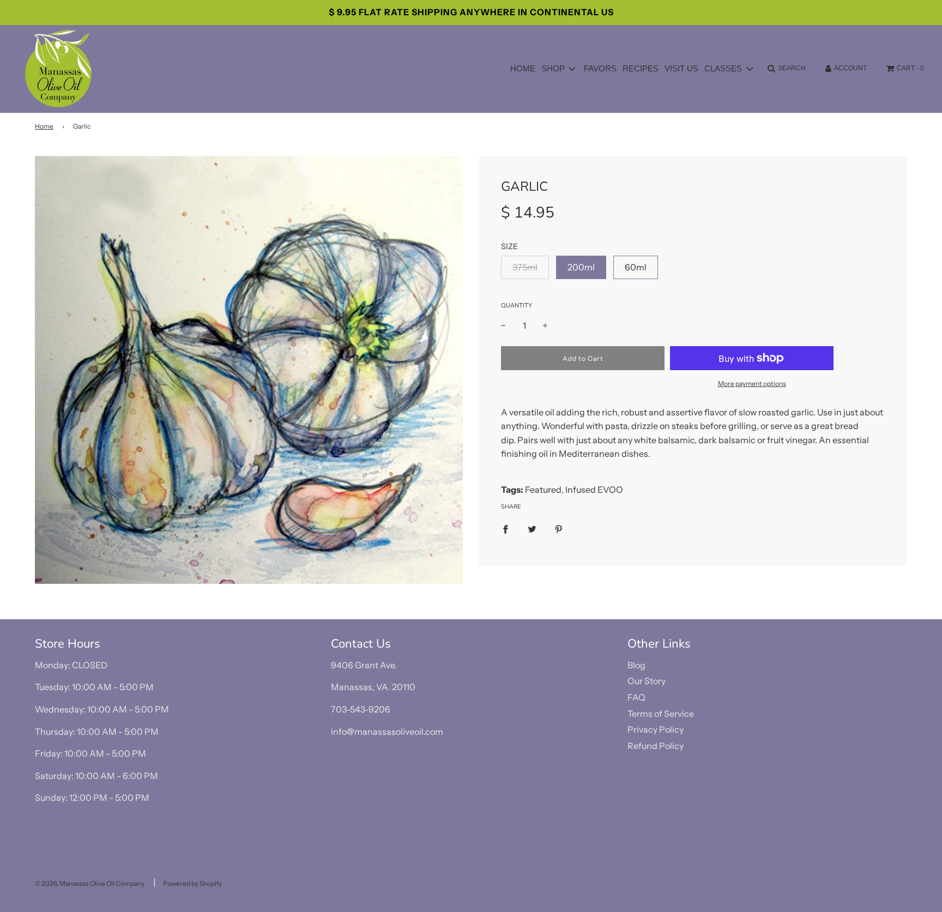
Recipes (641, 68)
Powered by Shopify (192, 883)
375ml (525, 267)
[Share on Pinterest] (558, 529)
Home (522, 68)
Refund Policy (655, 745)
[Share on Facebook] (505, 529)
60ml (636, 267)
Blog (636, 665)
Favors (600, 68)
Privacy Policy (655, 729)
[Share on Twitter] (532, 529)
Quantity (516, 305)
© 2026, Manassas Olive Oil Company (89, 883)
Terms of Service (660, 713)
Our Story (646, 680)
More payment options (752, 383)
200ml (581, 267)
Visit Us (681, 68)
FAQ (636, 697)
